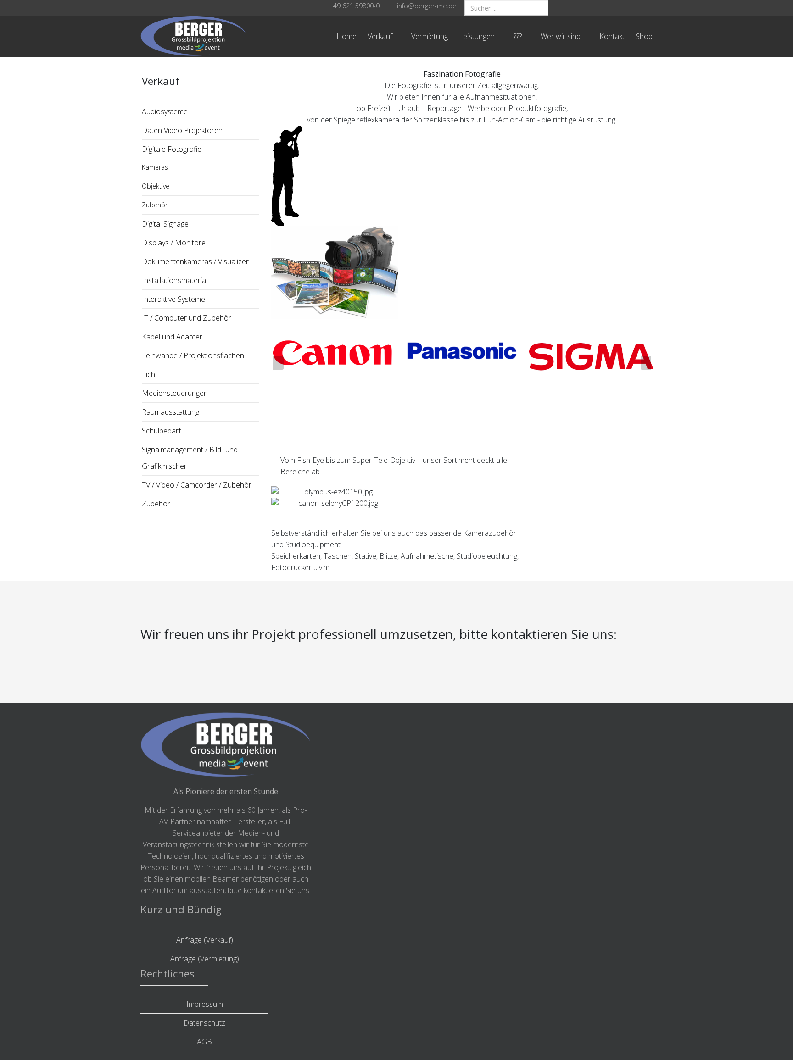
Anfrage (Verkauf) (204, 940)
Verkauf (380, 36)
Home (346, 36)
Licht (149, 374)
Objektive (155, 186)
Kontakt (612, 36)
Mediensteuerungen (175, 393)
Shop (644, 36)
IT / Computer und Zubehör (186, 318)
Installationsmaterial (174, 280)
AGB (204, 1042)
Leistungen (477, 36)
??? (518, 36)
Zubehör (155, 204)
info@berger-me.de (427, 5)
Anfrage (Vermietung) (204, 959)
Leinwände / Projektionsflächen (193, 355)
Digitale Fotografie (171, 149)
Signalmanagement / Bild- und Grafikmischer (190, 457)
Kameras (155, 167)
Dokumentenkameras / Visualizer (195, 261)
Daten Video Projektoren (182, 130)
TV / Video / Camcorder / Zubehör (196, 485)
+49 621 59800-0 (354, 5)
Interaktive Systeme (173, 299)
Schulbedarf (161, 431)
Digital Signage (165, 224)
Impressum (204, 1004)
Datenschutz (204, 1023)
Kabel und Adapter (172, 337)
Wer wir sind (561, 36)
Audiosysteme (165, 111)
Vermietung (429, 36)
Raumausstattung (170, 412)
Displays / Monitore (174, 243)
